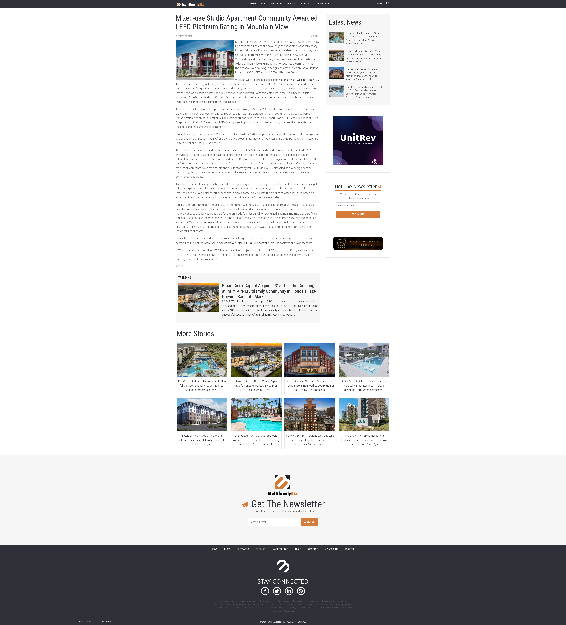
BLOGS (227, 549)
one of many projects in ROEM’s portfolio (244, 243)
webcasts (277, 3)
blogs (264, 3)
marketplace (321, 3)
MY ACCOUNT (331, 549)
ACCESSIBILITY (104, 622)
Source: (179, 266)
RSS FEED (350, 549)
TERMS (81, 622)
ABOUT (298, 549)
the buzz (292, 3)
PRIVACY (91, 622)
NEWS (214, 549)
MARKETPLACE (280, 549)
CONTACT (313, 549)
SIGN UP (310, 521)
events (305, 3)
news (253, 3)
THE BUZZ (261, 549)
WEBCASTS (243, 549)
